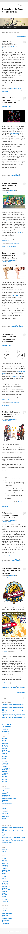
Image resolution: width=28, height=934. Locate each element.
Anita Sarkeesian (14, 245)
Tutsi (3, 815)
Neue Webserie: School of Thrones (9, 42)
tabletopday (4, 651)
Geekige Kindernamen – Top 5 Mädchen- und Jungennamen (11, 414)
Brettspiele (4, 687)
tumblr (19, 232)
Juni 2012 (4, 776)
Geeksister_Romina (6, 47)
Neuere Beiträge (21, 36)
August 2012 (5, 773)
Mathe (16, 404)
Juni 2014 (4, 738)
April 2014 (4, 742)
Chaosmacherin (6, 788)
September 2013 (6, 751)
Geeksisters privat (14, 505)
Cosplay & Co (5, 728)
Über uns (16, 27)
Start (3, 27)
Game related (13, 686)
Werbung (21, 326)
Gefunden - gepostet (17, 88)
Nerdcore (4, 806)
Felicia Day (9, 687)
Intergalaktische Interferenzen (9, 798)
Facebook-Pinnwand (16, 376)
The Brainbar (5, 813)
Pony (12, 560)
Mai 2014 (4, 740)
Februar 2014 (5, 743)
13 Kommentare (24, 413)
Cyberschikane (9, 221)
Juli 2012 (4, 774)
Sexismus (23, 404)
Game (18, 175)
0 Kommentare (24, 42)
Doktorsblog (5, 792)
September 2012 (6, 771)
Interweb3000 (5, 800)
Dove (12, 326)
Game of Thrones (14, 90)
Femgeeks (4, 793)
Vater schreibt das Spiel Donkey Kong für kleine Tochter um (11, 100)
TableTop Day (16, 687)
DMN (3, 790)
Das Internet (5, 908)
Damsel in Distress (14, 133)
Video (20, 90)
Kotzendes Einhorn (8, 556)
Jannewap (4, 802)
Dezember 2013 (5, 747)
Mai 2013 (4, 758)
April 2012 (4, 779)
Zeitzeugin (4, 818)
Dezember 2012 (5, 766)
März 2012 (4, 781)
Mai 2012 (4, 778)
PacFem (4, 808)
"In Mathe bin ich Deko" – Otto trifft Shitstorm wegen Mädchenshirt (9, 338)
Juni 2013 (4, 756)
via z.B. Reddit (15, 295)
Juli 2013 (4, 755)
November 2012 (5, 768)
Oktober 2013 (5, 750)
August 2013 (5, 753)
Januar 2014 (5, 745)
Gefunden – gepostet (7, 733)
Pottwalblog (5, 810)
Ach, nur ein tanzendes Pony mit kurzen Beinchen (10, 515)
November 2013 (5, 748)
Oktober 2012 (5, 770)
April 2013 (4, 760)
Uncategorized (5, 923)
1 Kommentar (24, 98)
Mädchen (13, 404)
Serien (3, 922)
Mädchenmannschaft (7, 803)
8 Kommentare (24, 335)
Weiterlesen (5, 240)
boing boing (6, 322)
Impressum (9, 27)
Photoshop (15, 326)
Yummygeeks (5, 816)
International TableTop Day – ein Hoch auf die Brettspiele (11, 570)
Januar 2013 (5, 765)
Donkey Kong (14, 175)
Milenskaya (4, 805)
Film (11, 88)
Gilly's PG (4, 797)
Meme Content (5, 731)
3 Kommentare (24, 184)
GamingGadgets (6, 795)
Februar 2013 (5, 763)
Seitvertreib (5, 811)
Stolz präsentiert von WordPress (14, 931)
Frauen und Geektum (14, 243)
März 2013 (4, 761)
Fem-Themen (5, 910)
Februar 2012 (5, 783)
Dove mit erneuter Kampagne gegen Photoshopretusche (10, 255)
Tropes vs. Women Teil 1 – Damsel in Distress (9, 185)
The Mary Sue (7, 683)
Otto (19, 404)
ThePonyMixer (15, 546)
